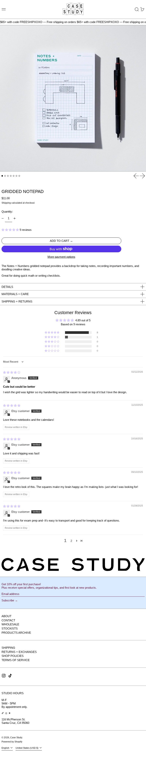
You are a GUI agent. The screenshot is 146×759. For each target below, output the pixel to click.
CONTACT (8, 620)
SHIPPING (8, 647)
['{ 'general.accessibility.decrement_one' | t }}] (2, 218)
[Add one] (14, 218)
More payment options (61, 256)
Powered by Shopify (12, 741)
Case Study (16, 737)
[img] (11, 372)
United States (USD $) (27, 748)
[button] (137, 9)
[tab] (2, 176)
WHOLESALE (10, 624)
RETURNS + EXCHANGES (19, 651)
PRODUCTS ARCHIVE (16, 632)
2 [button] (71, 540)
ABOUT (6, 616)
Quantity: (7, 211)
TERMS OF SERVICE (16, 660)
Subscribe (8, 600)
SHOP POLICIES (13, 655)
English (6, 748)
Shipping (6, 203)
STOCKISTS (10, 628)
